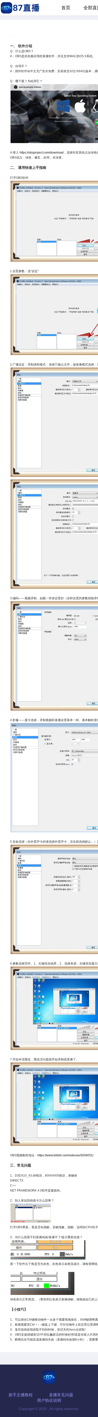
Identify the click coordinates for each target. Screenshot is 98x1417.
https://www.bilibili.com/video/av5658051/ (65, 1155)
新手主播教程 (21, 1395)
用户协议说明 (49, 1400)
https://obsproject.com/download (42, 152)
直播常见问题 (61, 1395)
